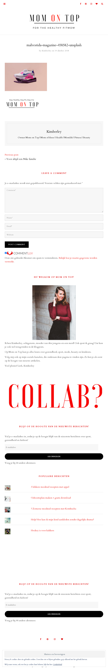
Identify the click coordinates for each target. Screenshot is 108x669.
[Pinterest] (85, 4)
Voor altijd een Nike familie (21, 159)
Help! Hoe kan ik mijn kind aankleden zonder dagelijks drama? (62, 519)
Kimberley (46, 50)
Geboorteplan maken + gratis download (51, 497)
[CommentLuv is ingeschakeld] (20, 253)
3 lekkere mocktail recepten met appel (50, 486)
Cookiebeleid (57, 664)
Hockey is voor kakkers (42, 530)
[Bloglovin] (96, 4)
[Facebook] (79, 4)
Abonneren (54, 456)
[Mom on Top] (54, 20)
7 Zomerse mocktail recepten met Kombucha (53, 508)
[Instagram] (90, 4)
